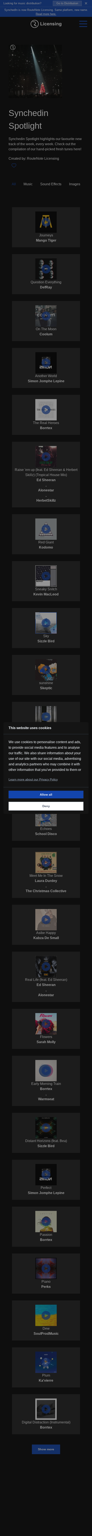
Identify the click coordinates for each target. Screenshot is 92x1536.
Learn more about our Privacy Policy (33, 779)
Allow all (46, 794)
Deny (46, 806)
